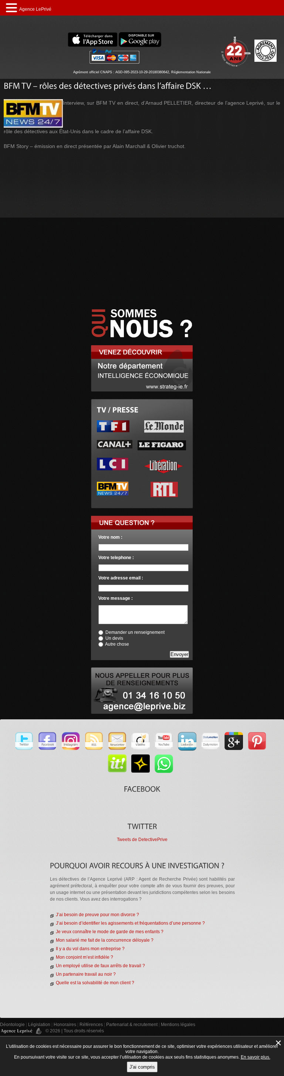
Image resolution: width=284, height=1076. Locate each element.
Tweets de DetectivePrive (142, 839)
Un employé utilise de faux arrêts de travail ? (100, 965)
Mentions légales (178, 1024)
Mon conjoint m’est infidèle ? (84, 957)
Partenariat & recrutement (132, 1024)
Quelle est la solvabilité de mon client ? (95, 982)
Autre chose (117, 644)
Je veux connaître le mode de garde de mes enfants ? (109, 931)
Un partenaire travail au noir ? (86, 974)
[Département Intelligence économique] (142, 348)
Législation (39, 1024)
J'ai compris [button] (142, 1067)
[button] (12, 8)
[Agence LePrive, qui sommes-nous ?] (142, 305)
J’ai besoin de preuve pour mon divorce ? (97, 914)
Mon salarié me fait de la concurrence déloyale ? (104, 940)
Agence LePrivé (35, 9)
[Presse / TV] (118, 410)
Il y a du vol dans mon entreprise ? (90, 948)
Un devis (114, 638)
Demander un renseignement (135, 632)
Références (91, 1024)
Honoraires (65, 1024)
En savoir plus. (255, 1057)
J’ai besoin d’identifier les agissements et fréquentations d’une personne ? (130, 923)
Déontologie (12, 1024)
